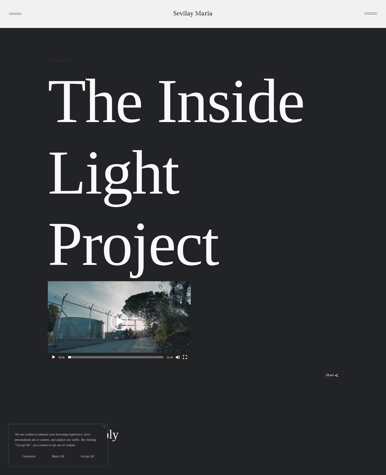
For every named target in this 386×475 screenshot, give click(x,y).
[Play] (53, 357)
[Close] (104, 427)
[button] (119, 321)
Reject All (58, 456)
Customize (29, 456)
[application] (119, 321)
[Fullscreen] (185, 357)
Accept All (87, 456)
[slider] (115, 357)
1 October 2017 (59, 60)
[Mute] (178, 357)
